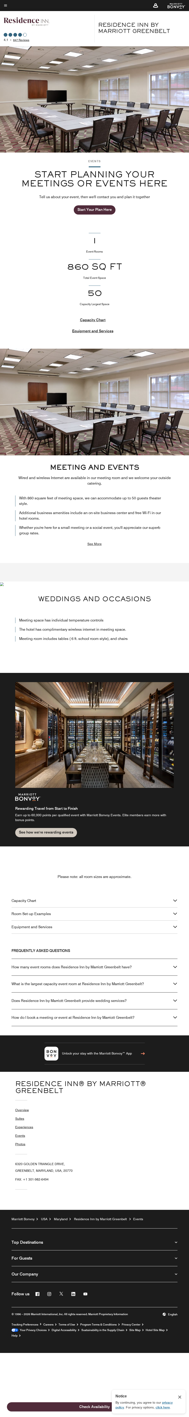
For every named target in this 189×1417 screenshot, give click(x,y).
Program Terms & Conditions (98, 1324)
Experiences (24, 1127)
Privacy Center (131, 1324)
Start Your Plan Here (94, 209)
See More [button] (94, 544)
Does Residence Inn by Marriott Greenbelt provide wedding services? (69, 1001)
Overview (22, 1110)
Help (15, 1335)
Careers (48, 1324)
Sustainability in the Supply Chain (102, 1330)
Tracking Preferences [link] (25, 1324)
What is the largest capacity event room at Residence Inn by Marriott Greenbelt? (78, 984)
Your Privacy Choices (32, 1330)
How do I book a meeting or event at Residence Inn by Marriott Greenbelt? (73, 1017)
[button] (155, 5)
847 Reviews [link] (21, 40)
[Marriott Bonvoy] (173, 6)
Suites (19, 1118)
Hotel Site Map (155, 1330)
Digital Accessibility (64, 1330)
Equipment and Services (92, 331)
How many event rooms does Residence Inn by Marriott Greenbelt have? (72, 967)
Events (20, 1135)
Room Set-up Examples (31, 914)
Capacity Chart (93, 320)
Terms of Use (67, 1324)
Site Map (135, 1330)
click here (163, 1407)
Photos (20, 1144)
